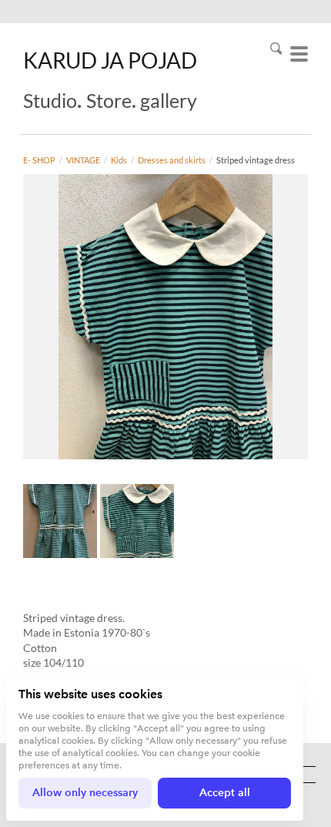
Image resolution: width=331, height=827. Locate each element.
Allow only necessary (85, 792)
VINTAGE (83, 160)
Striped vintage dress (255, 160)
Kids (119, 160)
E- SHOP (39, 160)
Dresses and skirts (172, 160)
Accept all (224, 792)
